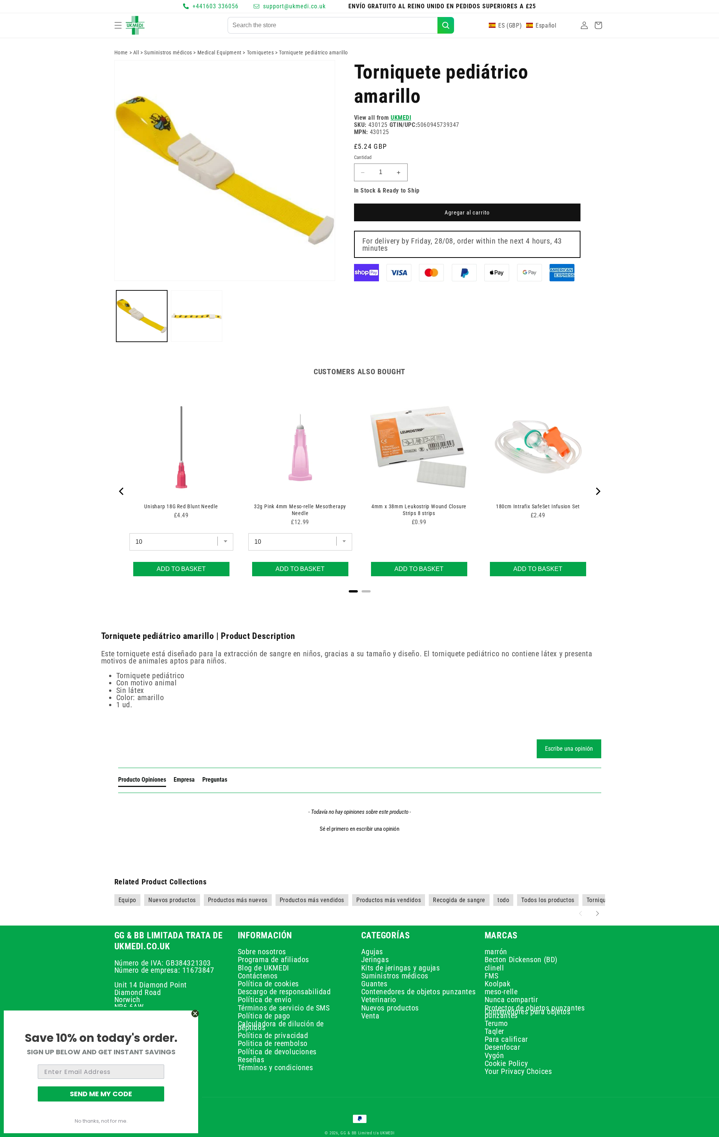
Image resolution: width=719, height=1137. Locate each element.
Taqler (495, 1031)
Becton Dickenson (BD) (521, 959)
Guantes (374, 983)
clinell (494, 967)
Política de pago (264, 1016)
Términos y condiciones (275, 1067)
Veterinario (379, 999)
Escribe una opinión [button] (569, 748)
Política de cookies (268, 983)
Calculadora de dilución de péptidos (281, 1025)
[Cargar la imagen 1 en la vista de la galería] (142, 316)
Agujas (372, 952)
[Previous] (121, 491)
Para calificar (506, 1039)
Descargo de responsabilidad (284, 991)
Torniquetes (260, 52)
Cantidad (363, 157)
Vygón (494, 1055)
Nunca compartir (511, 999)
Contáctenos (258, 976)
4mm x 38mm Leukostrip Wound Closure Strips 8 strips (419, 509)
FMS (492, 976)
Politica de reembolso (273, 1043)
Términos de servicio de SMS (284, 1008)
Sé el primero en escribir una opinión (359, 828)
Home (121, 52)
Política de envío (265, 999)
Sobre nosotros (262, 952)
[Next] (597, 491)
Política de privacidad (273, 1035)
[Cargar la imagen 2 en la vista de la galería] (196, 316)
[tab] (142, 781)
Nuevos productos (390, 1008)
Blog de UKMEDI (263, 967)
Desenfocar (502, 1047)
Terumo (496, 1023)
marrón (496, 952)
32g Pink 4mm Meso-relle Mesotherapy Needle (300, 509)
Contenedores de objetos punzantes (418, 991)
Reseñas (251, 1059)
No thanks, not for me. (101, 1121)
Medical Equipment (219, 52)
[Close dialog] (195, 1013)
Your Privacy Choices (518, 1071)
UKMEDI (401, 117)
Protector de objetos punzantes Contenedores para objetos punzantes (535, 1011)
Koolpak (498, 983)
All (136, 52)
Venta (370, 1016)
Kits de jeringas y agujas (400, 967)
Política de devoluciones (277, 1051)
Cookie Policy (506, 1063)
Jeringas (375, 959)
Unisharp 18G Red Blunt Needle (181, 506)
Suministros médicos (168, 52)
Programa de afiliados (273, 959)
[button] (118, 25)
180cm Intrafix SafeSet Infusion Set (538, 506)
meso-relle (501, 991)
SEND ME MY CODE (101, 1093)
